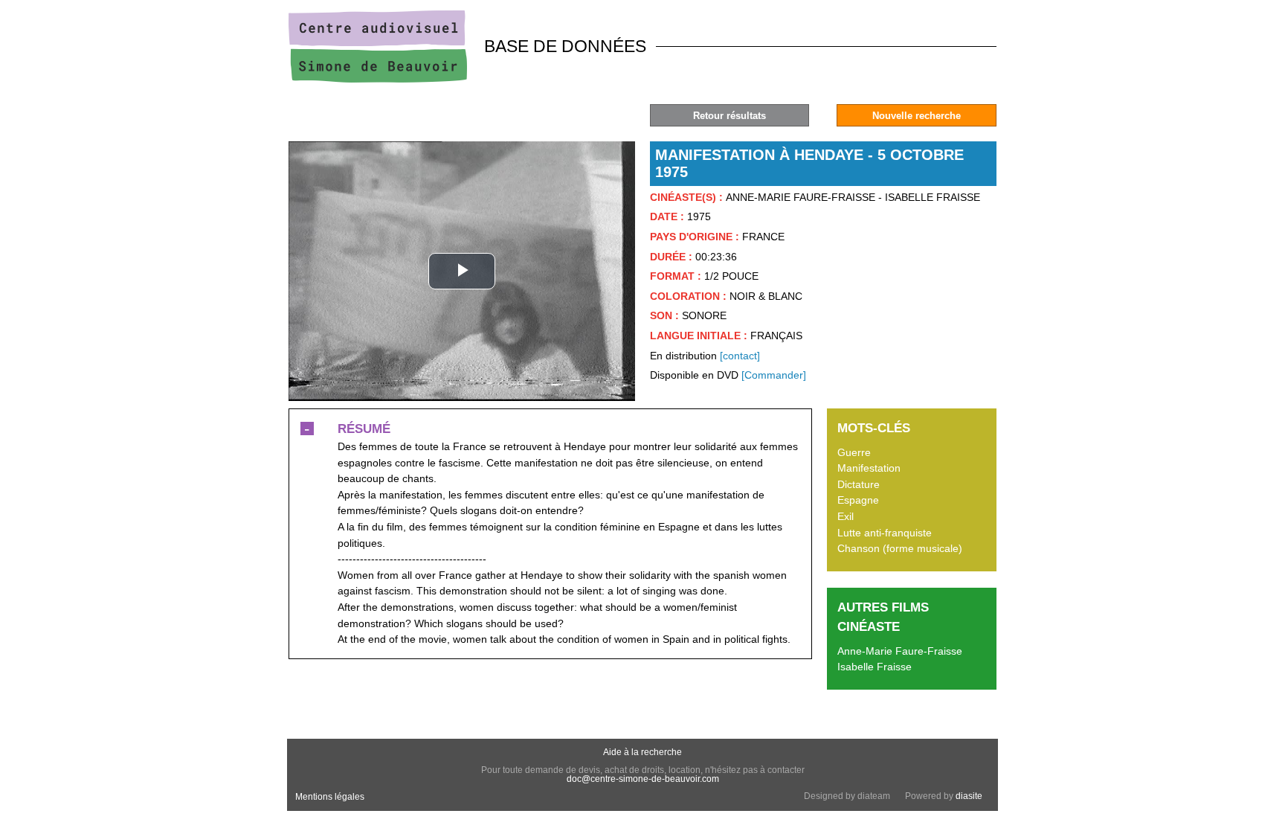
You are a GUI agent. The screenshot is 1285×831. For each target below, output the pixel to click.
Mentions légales (329, 796)
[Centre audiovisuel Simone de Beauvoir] (378, 79)
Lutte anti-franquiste (884, 533)
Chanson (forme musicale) (899, 548)
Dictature (858, 484)
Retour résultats (729, 115)
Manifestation (869, 468)
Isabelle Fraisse (874, 667)
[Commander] (773, 375)
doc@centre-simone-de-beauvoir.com (643, 778)
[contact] (740, 356)
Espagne (858, 500)
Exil (845, 516)
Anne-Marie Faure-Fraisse (899, 651)
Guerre (854, 452)
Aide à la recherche (642, 752)
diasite (969, 796)
